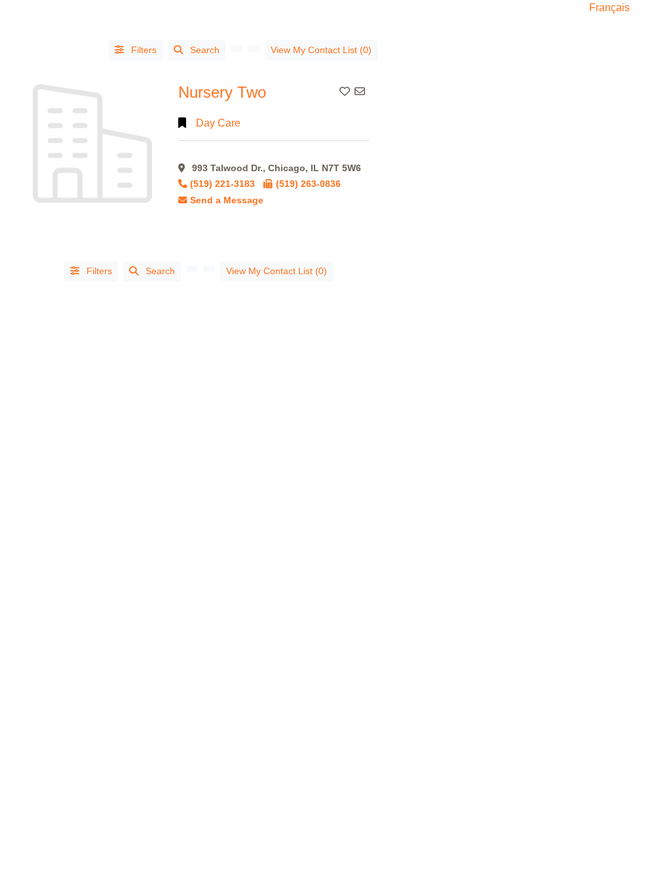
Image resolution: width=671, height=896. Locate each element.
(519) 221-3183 (222, 184)
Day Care (218, 123)
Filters (142, 50)
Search (205, 50)
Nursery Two (222, 92)
